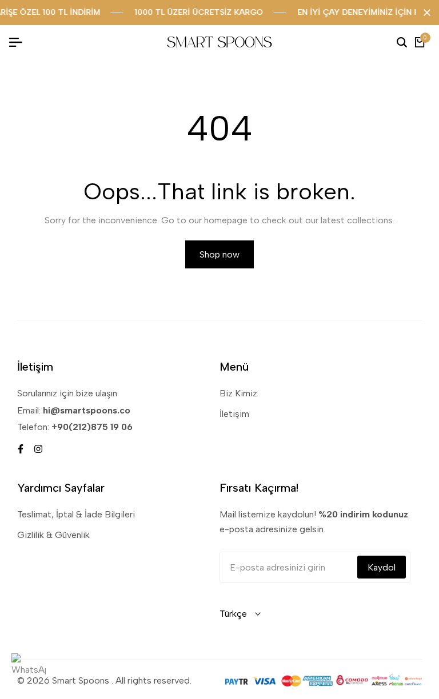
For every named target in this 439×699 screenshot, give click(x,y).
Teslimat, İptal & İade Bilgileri (76, 514)
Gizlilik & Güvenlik (53, 534)
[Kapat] (424, 12)
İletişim (234, 413)
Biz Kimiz (238, 393)
